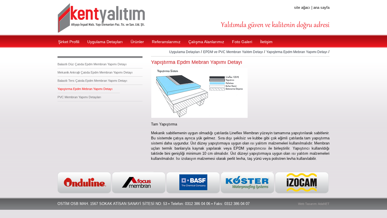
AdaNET (323, 204)
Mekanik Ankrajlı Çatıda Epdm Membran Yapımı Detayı (95, 72)
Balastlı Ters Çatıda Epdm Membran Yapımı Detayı (92, 80)
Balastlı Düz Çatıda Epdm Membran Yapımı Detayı (92, 64)
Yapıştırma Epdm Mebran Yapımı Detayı (85, 89)
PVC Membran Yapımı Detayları (79, 97)
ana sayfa (321, 7)
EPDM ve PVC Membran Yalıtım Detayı (233, 52)
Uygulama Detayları (184, 52)
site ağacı (302, 7)
